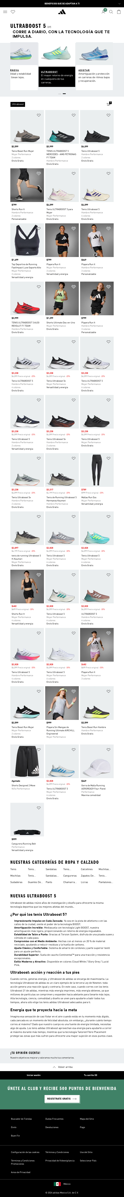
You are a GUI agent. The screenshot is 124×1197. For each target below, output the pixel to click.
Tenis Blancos (32, 869)
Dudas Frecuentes (54, 1119)
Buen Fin (15, 1136)
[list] (56, 104)
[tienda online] (62, 13)
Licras (84, 882)
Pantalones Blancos (105, 882)
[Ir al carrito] (119, 12)
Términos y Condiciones (57, 1152)
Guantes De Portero (34, 882)
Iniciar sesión (34, 1075)
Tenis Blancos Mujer (32, 876)
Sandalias (51, 869)
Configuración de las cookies (25, 1152)
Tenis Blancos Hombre (67, 869)
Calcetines (87, 869)
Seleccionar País (88, 1161)
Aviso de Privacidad (20, 1172)
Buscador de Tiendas (21, 1119)
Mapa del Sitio (87, 1119)
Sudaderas (16, 882)
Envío (13, 1127)
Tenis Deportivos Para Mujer (105, 876)
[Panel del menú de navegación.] (5, 12)
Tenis (13, 869)
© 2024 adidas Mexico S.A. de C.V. (62, 1193)
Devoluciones (51, 1127)
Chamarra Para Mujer (69, 882)
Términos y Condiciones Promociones (23, 1162)
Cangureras (70, 876)
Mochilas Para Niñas (105, 869)
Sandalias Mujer (51, 876)
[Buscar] (111, 12)
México (66, 1184)
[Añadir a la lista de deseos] (38, 116)
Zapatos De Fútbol (87, 876)
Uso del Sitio (86, 1152)
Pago (82, 1127)
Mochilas (15, 876)
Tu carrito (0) (90, 1075)
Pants (49, 882)
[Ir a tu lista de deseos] (13, 12)
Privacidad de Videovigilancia (59, 1161)
